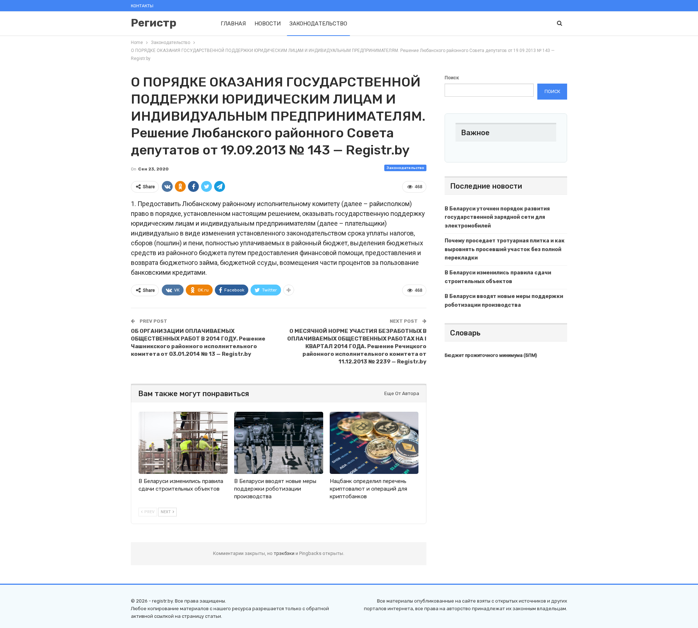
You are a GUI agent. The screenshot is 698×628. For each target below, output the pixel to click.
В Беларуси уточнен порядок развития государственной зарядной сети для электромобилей (497, 217)
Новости (267, 23)
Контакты (142, 5)
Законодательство (318, 23)
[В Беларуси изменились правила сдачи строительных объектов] (183, 443)
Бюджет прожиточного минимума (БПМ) (491, 355)
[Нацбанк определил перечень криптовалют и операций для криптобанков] (374, 443)
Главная (233, 23)
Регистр (153, 22)
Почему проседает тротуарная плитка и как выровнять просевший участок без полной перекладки (505, 249)
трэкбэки (285, 553)
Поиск (452, 77)
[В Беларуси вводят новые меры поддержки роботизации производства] (278, 443)
